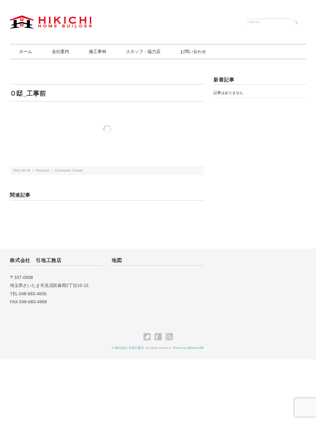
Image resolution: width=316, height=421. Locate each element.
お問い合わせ (193, 51)
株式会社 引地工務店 (129, 347)
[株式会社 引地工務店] (51, 19)
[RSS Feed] (169, 337)
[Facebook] (160, 337)
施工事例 (97, 51)
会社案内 (60, 51)
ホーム (25, 51)
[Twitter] (148, 337)
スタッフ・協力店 (143, 51)
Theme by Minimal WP (188, 347)
